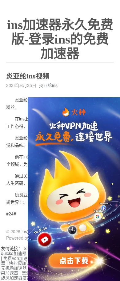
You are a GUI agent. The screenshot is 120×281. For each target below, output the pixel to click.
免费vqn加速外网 (19, 258)
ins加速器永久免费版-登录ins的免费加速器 (60, 39)
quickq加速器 (13, 253)
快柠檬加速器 (22, 263)
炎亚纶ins (48, 85)
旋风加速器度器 (16, 278)
